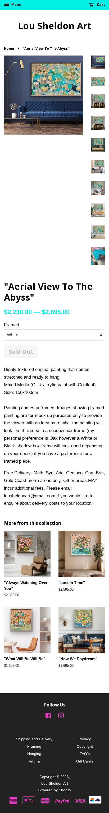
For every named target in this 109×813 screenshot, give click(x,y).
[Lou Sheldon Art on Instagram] (61, 716)
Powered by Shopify (54, 790)
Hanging (34, 754)
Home (9, 48)
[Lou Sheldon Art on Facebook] (48, 716)
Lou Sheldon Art (54, 25)
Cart (100, 4)
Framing (34, 746)
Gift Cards (84, 761)
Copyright (85, 746)
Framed (11, 324)
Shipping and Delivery (34, 739)
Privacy (85, 739)
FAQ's (85, 754)
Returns (34, 761)
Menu (15, 4)
